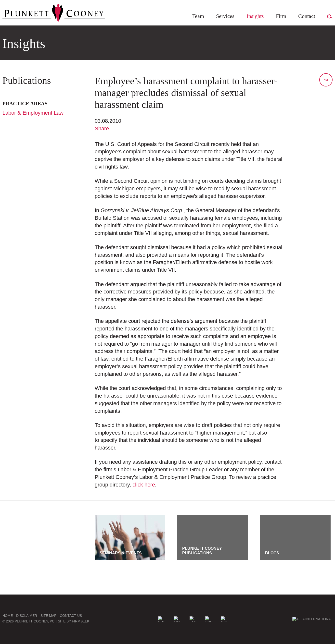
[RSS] (224, 619)
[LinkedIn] (176, 619)
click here (143, 485)
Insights (255, 16)
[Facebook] (192, 619)
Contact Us (71, 616)
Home (7, 616)
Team (198, 16)
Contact (306, 16)
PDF (325, 80)
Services (225, 16)
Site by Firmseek (73, 621)
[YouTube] (208, 619)
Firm (281, 16)
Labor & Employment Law (33, 113)
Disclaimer (26, 616)
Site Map (48, 616)
